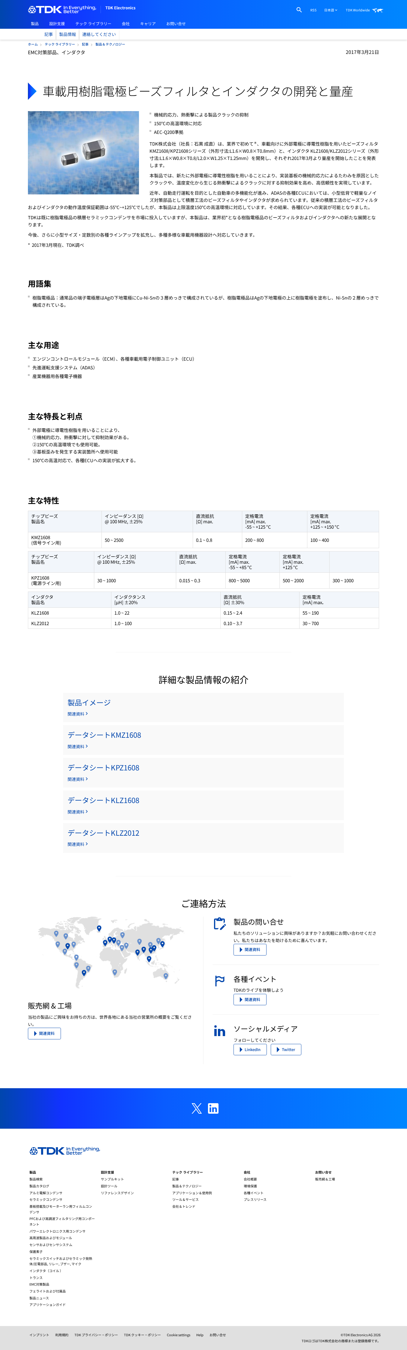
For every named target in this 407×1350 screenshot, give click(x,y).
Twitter (288, 1049)
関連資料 (47, 1033)
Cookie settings (178, 1334)
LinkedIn (253, 1049)
